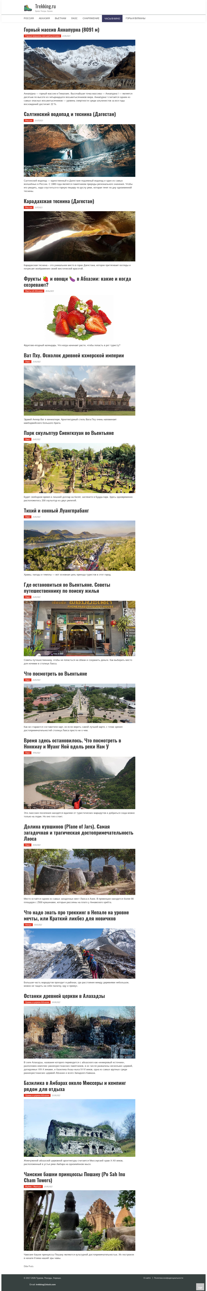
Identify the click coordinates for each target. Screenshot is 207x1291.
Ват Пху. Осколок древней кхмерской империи (74, 355)
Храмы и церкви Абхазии (37, 1002)
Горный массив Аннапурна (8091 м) (61, 29)
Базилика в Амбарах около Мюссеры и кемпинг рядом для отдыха (75, 1085)
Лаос (74, 18)
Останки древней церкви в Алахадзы (64, 995)
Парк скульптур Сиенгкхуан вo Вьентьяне (69, 432)
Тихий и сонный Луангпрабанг (56, 510)
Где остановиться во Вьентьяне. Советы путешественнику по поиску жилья (67, 587)
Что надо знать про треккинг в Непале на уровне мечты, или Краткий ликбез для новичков (76, 915)
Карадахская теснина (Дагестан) (59, 201)
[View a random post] (179, 18)
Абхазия (44, 18)
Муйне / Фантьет (33, 1186)
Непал (28, 924)
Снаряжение (91, 18)
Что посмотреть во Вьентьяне (55, 673)
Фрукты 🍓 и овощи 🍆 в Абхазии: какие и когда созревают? (77, 281)
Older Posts (28, 1266)
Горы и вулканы (135, 18)
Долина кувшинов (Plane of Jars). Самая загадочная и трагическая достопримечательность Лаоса (78, 832)
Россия (29, 18)
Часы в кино (112, 18)
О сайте (147, 1278)
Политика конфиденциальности (168, 1278)
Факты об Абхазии (34, 291)
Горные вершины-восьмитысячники (42, 36)
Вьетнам (60, 18)
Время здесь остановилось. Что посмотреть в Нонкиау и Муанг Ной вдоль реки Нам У (72, 743)
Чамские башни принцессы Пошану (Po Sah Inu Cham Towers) (74, 1177)
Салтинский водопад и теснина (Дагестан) (70, 113)
